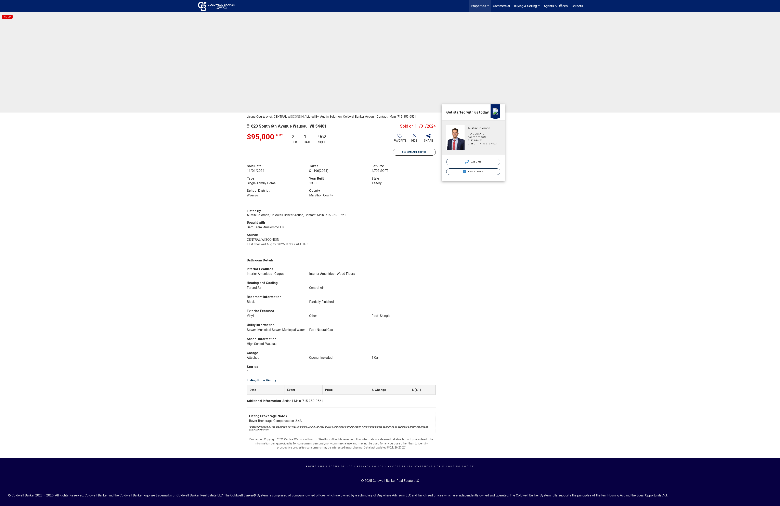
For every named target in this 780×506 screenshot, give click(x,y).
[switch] (400, 139)
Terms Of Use (341, 466)
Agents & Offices (556, 6)
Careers (577, 6)
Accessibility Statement (410, 466)
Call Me (476, 161)
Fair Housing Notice (455, 466)
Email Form (475, 171)
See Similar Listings (414, 152)
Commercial (501, 6)
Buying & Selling (527, 8)
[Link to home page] (218, 6)
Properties (480, 8)
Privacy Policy (370, 466)
